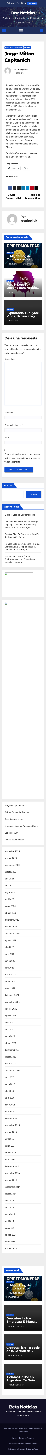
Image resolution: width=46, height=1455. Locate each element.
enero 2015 (10, 1159)
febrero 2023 (10, 913)
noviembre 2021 (12, 1002)
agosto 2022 (10, 940)
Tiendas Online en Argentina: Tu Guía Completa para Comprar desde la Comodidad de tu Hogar (22, 547)
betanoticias (27, 264)
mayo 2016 (10, 1105)
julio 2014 (9, 1201)
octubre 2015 (11, 1132)
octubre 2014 (11, 1180)
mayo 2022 (10, 961)
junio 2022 (9, 954)
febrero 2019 (10, 1043)
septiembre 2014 (12, 1187)
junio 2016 (9, 1098)
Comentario (10, 359)
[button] (37, 30)
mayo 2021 (10, 1036)
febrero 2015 (10, 1153)
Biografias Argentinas (13, 47)
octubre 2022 (11, 927)
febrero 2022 (10, 981)
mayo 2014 (10, 1214)
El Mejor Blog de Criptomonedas (19, 257)
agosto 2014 (10, 1194)
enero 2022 (10, 988)
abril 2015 (9, 1139)
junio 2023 (9, 886)
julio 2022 (9, 947)
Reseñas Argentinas (14, 819)
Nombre (8, 413)
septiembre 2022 (12, 933)
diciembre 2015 (12, 1118)
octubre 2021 (11, 1009)
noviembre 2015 (12, 1125)
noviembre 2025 (12, 851)
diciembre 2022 (12, 920)
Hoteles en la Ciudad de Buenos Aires (23, 1444)
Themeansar (23, 1432)
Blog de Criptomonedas (16, 805)
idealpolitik (23, 69)
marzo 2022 (10, 975)
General (27, 47)
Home (14, 1438)
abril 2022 (9, 968)
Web (6, 438)
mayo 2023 (10, 892)
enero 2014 (10, 1242)
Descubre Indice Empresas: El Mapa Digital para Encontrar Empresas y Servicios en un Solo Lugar (22, 525)
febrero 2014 (10, 1235)
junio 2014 (9, 1207)
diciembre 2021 (12, 995)
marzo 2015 (10, 1146)
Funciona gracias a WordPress (16, 1428)
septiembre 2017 (12, 1070)
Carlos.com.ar (11, 833)
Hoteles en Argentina (26, 1438)
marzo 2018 (10, 1064)
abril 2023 (9, 899)
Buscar (8, 485)
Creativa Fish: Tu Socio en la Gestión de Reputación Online (22, 1351)
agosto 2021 (10, 1016)
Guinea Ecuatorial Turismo (17, 812)
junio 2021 (9, 1029)
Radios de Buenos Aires (32, 196)
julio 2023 (9, 879)
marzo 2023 (10, 906)
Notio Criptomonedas (14, 840)
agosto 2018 (10, 1057)
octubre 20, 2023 (16, 1326)
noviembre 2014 (12, 1173)
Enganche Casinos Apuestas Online (21, 826)
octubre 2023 (11, 858)
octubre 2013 (11, 1248)
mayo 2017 (10, 1084)
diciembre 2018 (12, 1050)
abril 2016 (9, 1112)
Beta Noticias (23, 13)
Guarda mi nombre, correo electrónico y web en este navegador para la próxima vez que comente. (22, 458)
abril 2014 (9, 1221)
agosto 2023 (10, 872)
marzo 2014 (10, 1228)
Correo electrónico (13, 425)
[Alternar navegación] (21, 30)
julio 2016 (9, 1091)
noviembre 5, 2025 (17, 1293)
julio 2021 (9, 1022)
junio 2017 (9, 1077)
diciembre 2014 (12, 1166)
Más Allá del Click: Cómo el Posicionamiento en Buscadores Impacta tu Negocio (20, 559)
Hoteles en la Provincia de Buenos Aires (23, 1449)
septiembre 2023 (12, 865)
